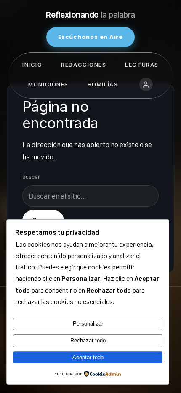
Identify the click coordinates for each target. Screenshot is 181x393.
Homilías (103, 84)
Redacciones (83, 64)
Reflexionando (90, 15)
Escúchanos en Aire (90, 37)
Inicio (32, 64)
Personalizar (88, 323)
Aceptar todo (88, 357)
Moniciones (48, 84)
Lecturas (141, 64)
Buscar (31, 176)
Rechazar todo (88, 340)
